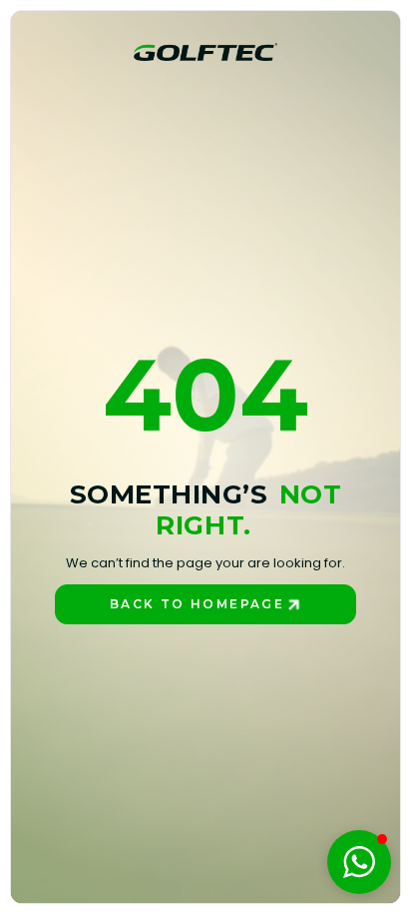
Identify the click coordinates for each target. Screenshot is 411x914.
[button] (359, 862)
